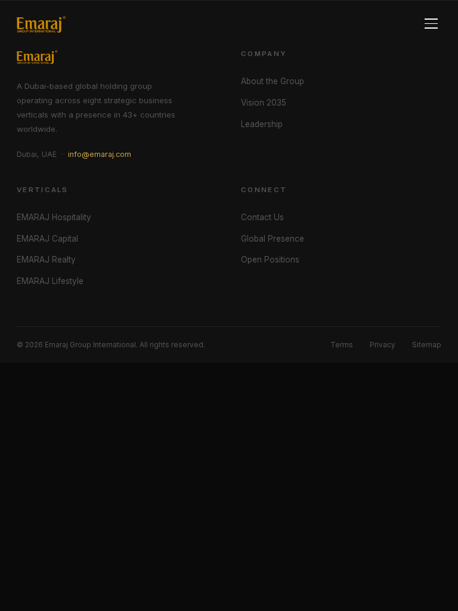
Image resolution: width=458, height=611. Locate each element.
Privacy (382, 344)
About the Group (272, 81)
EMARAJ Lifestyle (50, 281)
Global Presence (272, 238)
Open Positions (270, 259)
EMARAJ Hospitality (54, 217)
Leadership (262, 124)
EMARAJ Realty (46, 259)
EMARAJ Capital (47, 238)
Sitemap (426, 344)
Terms (341, 344)
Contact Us (262, 217)
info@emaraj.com (99, 154)
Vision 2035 (263, 102)
